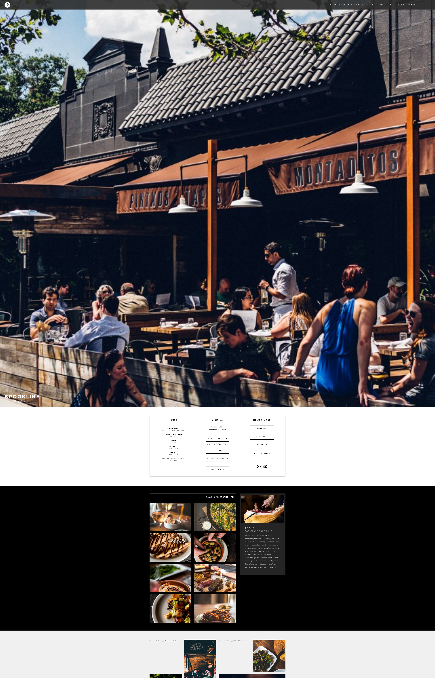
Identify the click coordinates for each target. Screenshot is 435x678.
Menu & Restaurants (372, 5)
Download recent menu (221, 497)
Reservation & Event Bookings (343, 5)
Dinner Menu (262, 428)
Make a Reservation (217, 439)
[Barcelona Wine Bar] (7, 5)
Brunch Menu (262, 437)
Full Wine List (262, 445)
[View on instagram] (265, 466)
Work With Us (414, 5)
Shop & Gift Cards (395, 5)
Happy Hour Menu (262, 453)
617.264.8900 (222, 444)
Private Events (217, 469)
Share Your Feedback (217, 459)
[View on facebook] (259, 466)
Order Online (217, 451)
